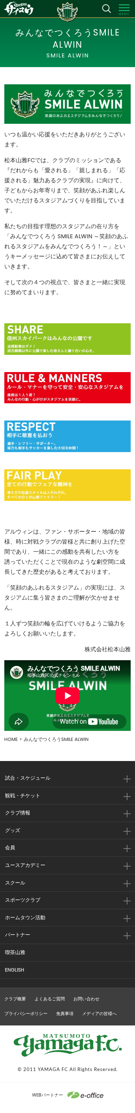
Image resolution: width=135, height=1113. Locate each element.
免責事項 (64, 1013)
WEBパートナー (47, 1095)
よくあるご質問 (50, 999)
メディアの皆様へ (99, 1013)
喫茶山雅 (15, 952)
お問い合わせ (86, 999)
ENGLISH (14, 969)
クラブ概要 (15, 999)
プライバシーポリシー (26, 1013)
